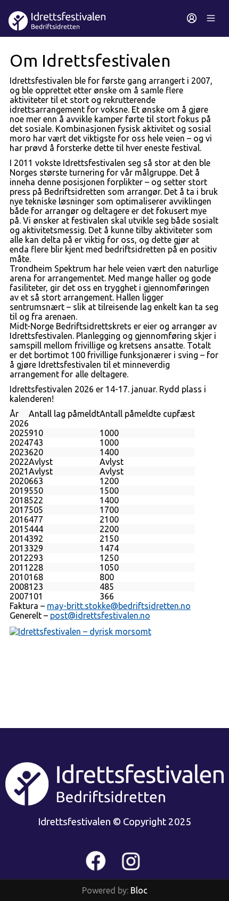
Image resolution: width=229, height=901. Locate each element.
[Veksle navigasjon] (210, 18)
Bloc (139, 890)
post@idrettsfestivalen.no (100, 615)
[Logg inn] (191, 18)
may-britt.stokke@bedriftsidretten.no (119, 606)
